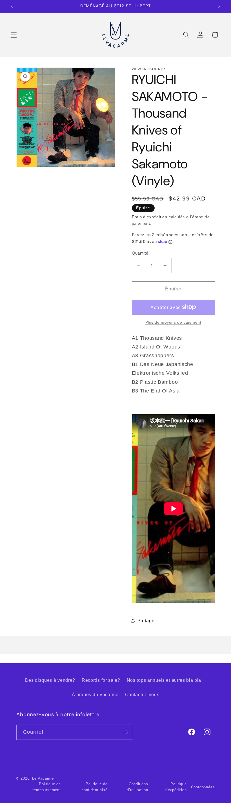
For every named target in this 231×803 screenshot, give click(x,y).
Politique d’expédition (176, 787)
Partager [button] (146, 620)
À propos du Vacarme (95, 694)
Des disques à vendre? (50, 680)
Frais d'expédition (150, 217)
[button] (13, 35)
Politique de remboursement (46, 787)
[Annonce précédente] (12, 6)
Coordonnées (203, 787)
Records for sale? (101, 680)
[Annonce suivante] (219, 6)
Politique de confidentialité (95, 787)
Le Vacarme (43, 778)
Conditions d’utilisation (137, 787)
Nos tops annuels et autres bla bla (164, 680)
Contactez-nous (142, 694)
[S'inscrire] (125, 732)
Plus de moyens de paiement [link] (173, 322)
